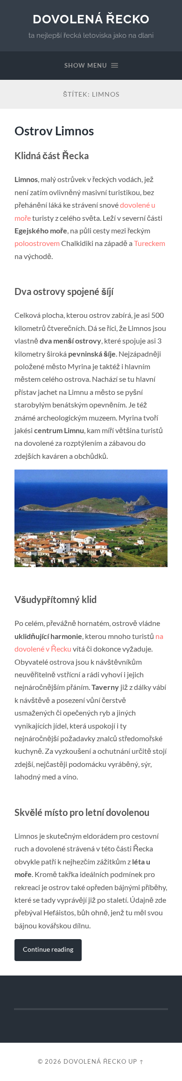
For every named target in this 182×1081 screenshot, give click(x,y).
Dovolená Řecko (91, 19)
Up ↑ (136, 1061)
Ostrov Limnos (54, 130)
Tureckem (149, 243)
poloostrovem (37, 243)
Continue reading (48, 949)
